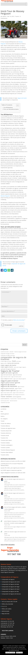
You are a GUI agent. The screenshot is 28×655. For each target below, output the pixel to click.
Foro (2, 411)
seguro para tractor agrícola (10, 383)
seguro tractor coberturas (18, 392)
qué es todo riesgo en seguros (20, 367)
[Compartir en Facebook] (2, 270)
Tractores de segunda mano (8, 428)
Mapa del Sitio (5, 613)
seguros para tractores (7, 388)
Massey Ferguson (5, 196)
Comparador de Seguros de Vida (10, 591)
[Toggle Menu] (26, 4)
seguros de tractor (8, 384)
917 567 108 (11, 623)
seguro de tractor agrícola (9, 373)
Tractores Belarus (5, 426)
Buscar (24, 344)
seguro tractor (18, 388)
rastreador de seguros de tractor (8, 369)
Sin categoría (4, 418)
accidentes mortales (5, 351)
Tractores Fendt (13, 398)
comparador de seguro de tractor (7, 353)
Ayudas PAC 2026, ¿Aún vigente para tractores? (13, 468)
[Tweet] (5, 270)
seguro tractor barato (20, 390)
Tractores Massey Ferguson (8, 450)
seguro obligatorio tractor (7, 378)
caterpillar (11, 351)
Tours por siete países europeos (11, 109)
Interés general (5, 414)
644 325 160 (11, 625)
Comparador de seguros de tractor (8, 355)
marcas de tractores (13, 363)
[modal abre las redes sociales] (12, 270)
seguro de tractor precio (16, 376)
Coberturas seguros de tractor (20, 351)
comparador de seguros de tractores (13, 358)
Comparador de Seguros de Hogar (11, 586)
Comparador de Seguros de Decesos (11, 594)
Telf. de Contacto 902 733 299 (9, 601)
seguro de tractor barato (6, 374)
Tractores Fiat (4, 438)
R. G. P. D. (4, 606)
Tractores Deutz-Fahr (6, 430)
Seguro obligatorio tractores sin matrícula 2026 (13, 472)
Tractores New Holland (7, 452)
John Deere (18, 361)
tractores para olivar (5, 400)
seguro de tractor (22, 98)
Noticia (2, 416)
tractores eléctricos (5, 398)
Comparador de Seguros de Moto (10, 584)
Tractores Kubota (5, 443)
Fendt (14, 361)
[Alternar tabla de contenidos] (17, 105)
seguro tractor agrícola (8, 390)
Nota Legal (19, 652)
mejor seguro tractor (7, 367)
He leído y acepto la (14, 320)
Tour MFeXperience (8, 107)
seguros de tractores (9, 386)
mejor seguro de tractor (8, 365)
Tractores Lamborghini (7, 445)
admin (4, 16)
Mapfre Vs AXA (4, 363)
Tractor (17, 16)
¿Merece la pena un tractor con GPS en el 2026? (13, 461)
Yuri (5, 479)
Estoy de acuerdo (10, 652)
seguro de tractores (17, 374)
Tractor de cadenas (6, 423)
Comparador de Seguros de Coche (11, 582)
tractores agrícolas (17, 396)
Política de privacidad (19, 320)
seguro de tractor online (6, 376)
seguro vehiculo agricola (6, 394)
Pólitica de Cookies (6, 609)
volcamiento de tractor (5, 402)
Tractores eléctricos (6, 433)
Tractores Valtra (5, 455)
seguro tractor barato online (6, 392)
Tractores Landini (5, 447)
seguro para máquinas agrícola (19, 378)
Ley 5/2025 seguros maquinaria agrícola (11, 470)
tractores (9, 396)
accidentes (3, 409)
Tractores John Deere (21, 398)
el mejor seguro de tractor (6, 361)
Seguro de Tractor (10, 371)
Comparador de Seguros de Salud (10, 589)
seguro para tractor (9, 381)
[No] (26, 649)
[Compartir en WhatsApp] (8, 270)
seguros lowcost (21, 386)
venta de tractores (13, 400)
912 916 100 (11, 621)
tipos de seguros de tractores (18, 394)
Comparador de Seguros (8, 579)
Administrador (5, 611)
